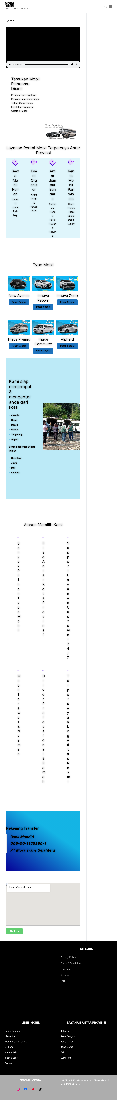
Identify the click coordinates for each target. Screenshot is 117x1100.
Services (65, 969)
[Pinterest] (32, 1089)
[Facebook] (25, 1089)
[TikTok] (40, 1089)
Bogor (14, 420)
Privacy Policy (68, 957)
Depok (14, 425)
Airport (14, 439)
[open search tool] (105, 6)
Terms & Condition (71, 963)
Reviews (65, 975)
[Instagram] (18, 1089)
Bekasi (14, 429)
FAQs (63, 981)
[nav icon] (110, 6)
